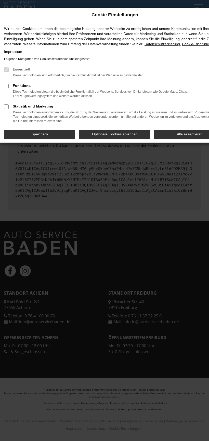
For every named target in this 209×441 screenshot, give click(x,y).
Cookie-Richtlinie (195, 44)
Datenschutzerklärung (162, 44)
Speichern (40, 134)
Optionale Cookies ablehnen (115, 134)
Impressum (13, 52)
